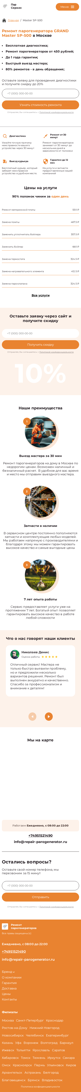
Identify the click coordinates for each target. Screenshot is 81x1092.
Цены (6, 994)
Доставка (9, 988)
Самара (69, 1058)
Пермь (39, 1065)
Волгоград (48, 1043)
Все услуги (41, 295)
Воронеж (31, 1043)
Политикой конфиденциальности (56, 112)
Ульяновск (55, 1065)
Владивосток (52, 1080)
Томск (25, 1058)
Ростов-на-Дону (14, 1028)
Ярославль (41, 1050)
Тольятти (23, 1050)
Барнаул (66, 1043)
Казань (7, 1043)
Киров (71, 1065)
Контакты (9, 999)
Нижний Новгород (44, 1028)
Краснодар (54, 1020)
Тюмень (39, 1058)
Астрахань (32, 1072)
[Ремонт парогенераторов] (5, 926)
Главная (13, 20)
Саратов (58, 1050)
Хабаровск (10, 1058)
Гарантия (9, 983)
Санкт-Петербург (30, 1020)
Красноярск (22, 1065)
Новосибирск (13, 1035)
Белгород (51, 1072)
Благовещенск (13, 1080)
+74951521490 (40, 836)
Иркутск (53, 1058)
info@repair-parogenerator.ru (40, 842)
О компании (12, 977)
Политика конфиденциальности (40, 1086)
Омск (6, 1065)
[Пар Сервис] (5, 6)
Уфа (18, 1043)
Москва (8, 1020)
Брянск (34, 1080)
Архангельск (12, 1072)
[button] (49, 716)
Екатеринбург (57, 1035)
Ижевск (8, 1050)
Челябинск (35, 1035)
